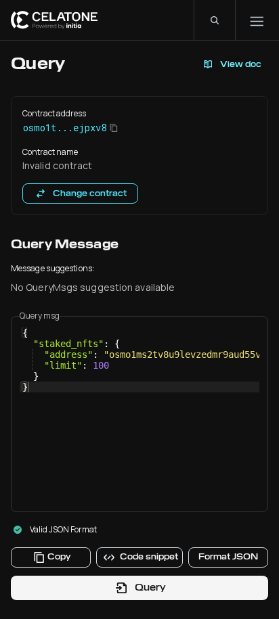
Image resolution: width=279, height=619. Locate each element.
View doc (240, 64)
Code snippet (149, 556)
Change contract (90, 193)
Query (150, 587)
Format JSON (228, 556)
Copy (58, 556)
